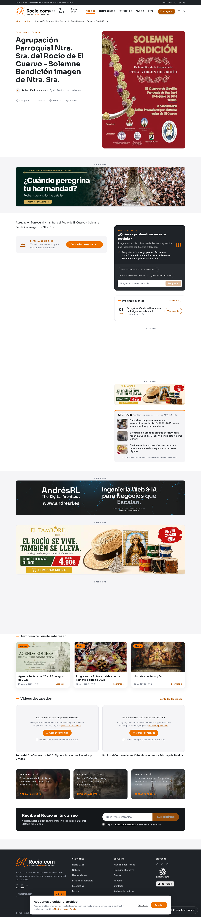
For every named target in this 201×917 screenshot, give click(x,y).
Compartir (24, 100)
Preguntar (173, 283)
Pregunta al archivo (124, 870)
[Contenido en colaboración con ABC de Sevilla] (165, 883)
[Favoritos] (179, 11)
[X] (180, 3)
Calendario (174, 300)
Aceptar (159, 905)
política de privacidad (71, 725)
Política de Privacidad (125, 824)
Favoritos (119, 880)
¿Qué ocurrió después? (161, 275)
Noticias (90, 10)
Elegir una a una (61, 909)
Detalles (74, 909)
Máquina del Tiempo (124, 864)
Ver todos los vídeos (171, 699)
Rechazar (143, 905)
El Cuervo (24, 32)
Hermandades (107, 10)
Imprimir (74, 100)
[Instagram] (184, 3)
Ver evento (174, 312)
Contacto (118, 886)
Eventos (40, 32)
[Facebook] (175, 3)
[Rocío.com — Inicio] (32, 11)
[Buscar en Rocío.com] (184, 11)
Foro (150, 10)
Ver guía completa (82, 244)
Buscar (117, 875)
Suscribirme (166, 817)
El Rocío (62, 11)
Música (140, 10)
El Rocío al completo (82, 880)
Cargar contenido (59, 733)
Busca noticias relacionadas (132, 275)
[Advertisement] (149, 352)
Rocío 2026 (74, 11)
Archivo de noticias (124, 891)
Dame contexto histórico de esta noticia (138, 269)
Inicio (52, 10)
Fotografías (125, 10)
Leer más (60, 684)
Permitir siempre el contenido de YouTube (58, 739)
